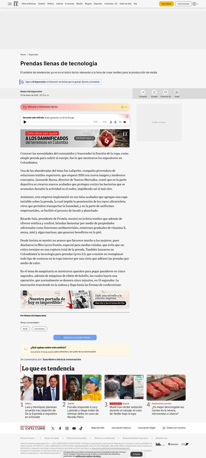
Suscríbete (166, 4)
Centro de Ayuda (51, 438)
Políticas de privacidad (76, 438)
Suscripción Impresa (121, 428)
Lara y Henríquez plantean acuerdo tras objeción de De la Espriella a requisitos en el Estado (41, 412)
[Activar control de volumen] (125, 122)
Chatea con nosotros (176, 428)
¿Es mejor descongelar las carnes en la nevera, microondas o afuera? (168, 410)
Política (28, 403)
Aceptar (136, 454)
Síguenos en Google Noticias (77, 337)
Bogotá (126, 403)
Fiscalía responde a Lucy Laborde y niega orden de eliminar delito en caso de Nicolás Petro (83, 412)
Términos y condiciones (104, 438)
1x (120, 122)
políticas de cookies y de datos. (88, 456)
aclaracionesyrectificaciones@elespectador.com (111, 448)
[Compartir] (143, 93)
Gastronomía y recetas (161, 403)
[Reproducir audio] (25, 122)
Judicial (70, 403)
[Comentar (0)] (165, 93)
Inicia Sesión (183, 4)
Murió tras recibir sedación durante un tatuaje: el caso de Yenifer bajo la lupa (126, 410)
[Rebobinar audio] (111, 122)
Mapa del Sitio (97, 428)
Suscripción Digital (146, 428)
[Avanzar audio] (115, 122)
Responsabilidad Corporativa (135, 438)
